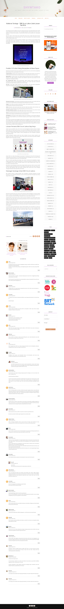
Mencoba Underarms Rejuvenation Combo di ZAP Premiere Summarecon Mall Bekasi (52, 128)
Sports (50, 211)
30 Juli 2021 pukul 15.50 (12, 536)
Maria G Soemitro (11, 490)
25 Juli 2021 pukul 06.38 (12, 307)
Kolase (10, 305)
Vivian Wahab (11, 408)
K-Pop (50, 192)
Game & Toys (50, 179)
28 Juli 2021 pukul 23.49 (12, 491)
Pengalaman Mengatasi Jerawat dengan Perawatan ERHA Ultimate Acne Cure (52, 132)
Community (50, 158)
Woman (50, 219)
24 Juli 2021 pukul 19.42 (12, 262)
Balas (39, 270)
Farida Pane (10, 285)
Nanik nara (10, 334)
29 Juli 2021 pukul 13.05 (12, 518)
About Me (50, 82)
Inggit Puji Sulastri (11, 509)
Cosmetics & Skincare (48, 243)
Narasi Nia (10, 545)
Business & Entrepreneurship (49, 237)
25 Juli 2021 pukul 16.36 (12, 371)
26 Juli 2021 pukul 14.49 (12, 438)
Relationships (49, 208)
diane (9, 325)
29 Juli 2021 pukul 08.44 (14, 362)
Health (54, 243)
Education (29, 27)
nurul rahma (10, 294)
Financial (49, 174)
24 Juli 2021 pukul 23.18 (12, 274)
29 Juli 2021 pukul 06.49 (12, 501)
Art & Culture (46, 250)
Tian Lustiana (11, 454)
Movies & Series (49, 200)
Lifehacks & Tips (50, 195)
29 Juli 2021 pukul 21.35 (12, 527)
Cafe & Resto (50, 155)
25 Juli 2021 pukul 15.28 (12, 344)
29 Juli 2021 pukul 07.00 (12, 510)
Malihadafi (10, 517)
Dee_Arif (10, 314)
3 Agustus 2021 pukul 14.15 (12, 579)
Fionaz (10, 428)
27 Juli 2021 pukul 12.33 (12, 455)
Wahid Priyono (11, 387)
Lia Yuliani (10, 352)
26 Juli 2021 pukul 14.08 (12, 429)
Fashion (49, 171)
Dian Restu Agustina (12, 398)
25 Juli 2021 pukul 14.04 (12, 326)
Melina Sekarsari (11, 469)
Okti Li (9, 261)
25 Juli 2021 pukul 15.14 (12, 335)
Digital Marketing (50, 163)
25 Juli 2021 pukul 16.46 (12, 399)
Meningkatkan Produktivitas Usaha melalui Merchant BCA (50, 113)
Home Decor (50, 187)
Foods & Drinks (52, 239)
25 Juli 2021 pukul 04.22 (12, 286)
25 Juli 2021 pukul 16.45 (12, 388)
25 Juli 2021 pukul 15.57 (12, 353)
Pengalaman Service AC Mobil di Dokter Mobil (52, 124)
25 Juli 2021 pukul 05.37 (12, 295)
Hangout (49, 182)
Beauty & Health (50, 149)
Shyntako (32, 7)
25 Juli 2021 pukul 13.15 (12, 316)
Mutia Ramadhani (11, 370)
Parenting (50, 203)
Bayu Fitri (10, 526)
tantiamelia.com (11, 555)
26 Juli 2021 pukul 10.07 (12, 420)
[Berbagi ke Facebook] (33, 236)
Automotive (50, 146)
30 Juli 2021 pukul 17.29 (12, 546)
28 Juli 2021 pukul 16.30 (12, 482)
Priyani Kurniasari (11, 535)
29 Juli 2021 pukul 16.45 (14, 463)
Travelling (50, 216)
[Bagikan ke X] (35, 236)
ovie (9, 343)
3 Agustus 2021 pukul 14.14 (12, 571)
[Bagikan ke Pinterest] (37, 236)
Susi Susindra (11, 437)
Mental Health (47, 254)
